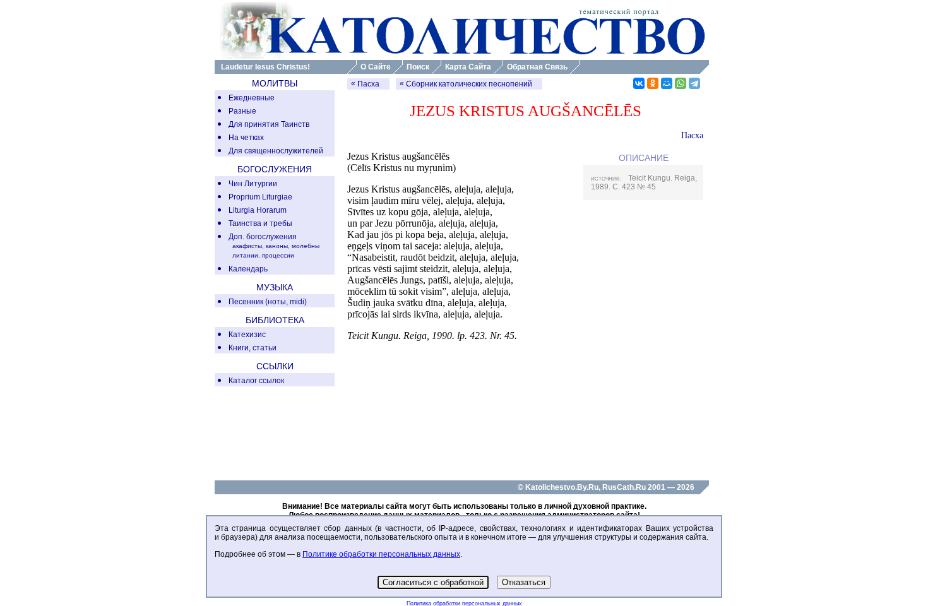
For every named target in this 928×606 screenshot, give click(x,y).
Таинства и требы (260, 223)
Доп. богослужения (263, 236)
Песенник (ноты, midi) (268, 301)
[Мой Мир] (666, 83)
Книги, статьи (253, 347)
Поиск (418, 66)
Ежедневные (252, 97)
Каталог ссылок (256, 380)
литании (245, 255)
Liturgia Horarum (258, 210)
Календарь (248, 268)
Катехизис (247, 334)
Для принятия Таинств (269, 124)
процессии (278, 255)
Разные (242, 111)
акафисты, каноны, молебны (275, 245)
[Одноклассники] (652, 83)
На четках (246, 137)
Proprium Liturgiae (260, 197)
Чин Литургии (253, 183)
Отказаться (523, 582)
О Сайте (375, 66)
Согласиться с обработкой (433, 582)
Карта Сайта (468, 66)
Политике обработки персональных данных (381, 554)
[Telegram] (694, 83)
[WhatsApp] (680, 83)
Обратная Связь (537, 66)
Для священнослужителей (276, 150)
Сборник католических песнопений (469, 84)
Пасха (368, 84)
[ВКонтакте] (639, 83)
